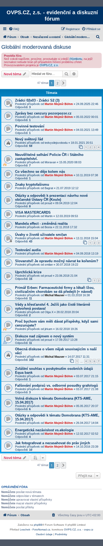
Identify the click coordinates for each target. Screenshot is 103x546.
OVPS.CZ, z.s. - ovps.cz (78, 529)
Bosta (48, 227)
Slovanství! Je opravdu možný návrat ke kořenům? (56, 261)
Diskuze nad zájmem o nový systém (44, 336)
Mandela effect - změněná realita (41, 224)
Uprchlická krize (28, 272)
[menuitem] (14, 29)
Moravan (50, 162)
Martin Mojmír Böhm (59, 104)
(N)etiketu (75, 58)
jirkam (48, 329)
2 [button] (57, 83)
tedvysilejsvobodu (56, 142)
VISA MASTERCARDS (33, 212)
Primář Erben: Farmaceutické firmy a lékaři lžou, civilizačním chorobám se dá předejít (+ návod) (55, 290)
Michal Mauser (54, 295)
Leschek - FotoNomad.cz (35, 529)
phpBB (38, 524)
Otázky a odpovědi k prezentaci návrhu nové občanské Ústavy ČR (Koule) (51, 198)
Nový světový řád (29, 139)
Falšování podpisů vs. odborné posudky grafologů (56, 385)
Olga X (49, 312)
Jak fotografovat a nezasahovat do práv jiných (52, 443)
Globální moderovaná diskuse (36, 47)
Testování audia (28, 250)
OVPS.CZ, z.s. (49, 65)
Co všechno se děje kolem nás (40, 172)
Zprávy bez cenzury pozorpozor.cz (43, 113)
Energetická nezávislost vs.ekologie (44, 430)
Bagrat (49, 188)
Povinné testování (29, 126)
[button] (63, 83)
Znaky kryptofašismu (32, 184)
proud (48, 203)
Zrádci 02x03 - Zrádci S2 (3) (37, 100)
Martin (49, 216)
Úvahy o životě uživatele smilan (41, 235)
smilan (49, 264)
